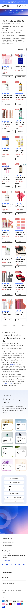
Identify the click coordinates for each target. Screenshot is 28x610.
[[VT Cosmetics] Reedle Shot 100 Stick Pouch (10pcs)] (7, 251)
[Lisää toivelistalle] (11, 55)
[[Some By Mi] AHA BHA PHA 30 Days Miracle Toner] (21, 114)
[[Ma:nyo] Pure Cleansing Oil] (21, 141)
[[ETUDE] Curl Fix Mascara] (7, 168)
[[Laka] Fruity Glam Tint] (7, 223)
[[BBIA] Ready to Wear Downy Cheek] (21, 223)
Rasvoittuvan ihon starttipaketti (19, 439)
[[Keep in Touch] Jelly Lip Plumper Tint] (7, 59)
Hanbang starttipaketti (19, 467)
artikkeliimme (14, 364)
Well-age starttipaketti (5, 467)
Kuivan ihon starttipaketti (19, 426)
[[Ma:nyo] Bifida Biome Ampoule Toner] (21, 86)
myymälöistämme (6, 383)
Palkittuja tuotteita (8, 18)
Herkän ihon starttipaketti (19, 453)
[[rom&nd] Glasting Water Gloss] (7, 304)
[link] (5, 326)
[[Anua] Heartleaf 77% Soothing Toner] (7, 86)
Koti (2, 18)
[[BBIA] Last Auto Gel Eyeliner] (7, 114)
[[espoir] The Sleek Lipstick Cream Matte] (21, 196)
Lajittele (20, 49)
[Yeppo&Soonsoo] (14, 520)
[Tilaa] (24, 542)
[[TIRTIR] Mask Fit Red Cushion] (21, 276)
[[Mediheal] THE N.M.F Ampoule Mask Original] (21, 59)
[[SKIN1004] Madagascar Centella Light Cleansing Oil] (7, 141)
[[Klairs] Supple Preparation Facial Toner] (21, 168)
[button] (22, 6)
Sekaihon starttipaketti (5, 440)
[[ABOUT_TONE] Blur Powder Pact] (21, 251)
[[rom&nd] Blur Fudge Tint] (21, 304)
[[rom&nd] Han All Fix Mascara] (7, 276)
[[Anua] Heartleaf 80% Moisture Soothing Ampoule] (7, 196)
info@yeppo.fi (6, 560)
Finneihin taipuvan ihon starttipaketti (5, 452)
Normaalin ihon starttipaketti (5, 426)
